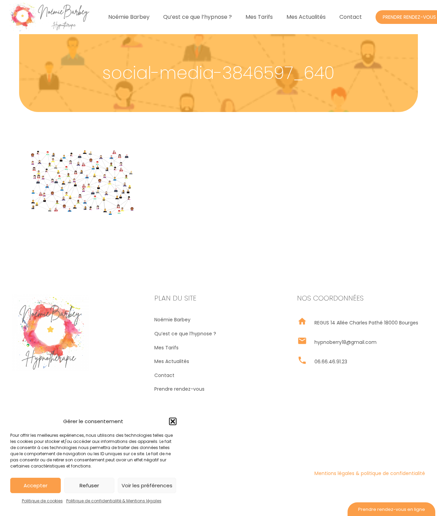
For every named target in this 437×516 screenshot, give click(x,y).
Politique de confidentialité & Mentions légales (113, 501)
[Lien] (49, 17)
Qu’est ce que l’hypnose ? (185, 333)
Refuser (89, 485)
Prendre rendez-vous (179, 389)
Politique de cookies (42, 501)
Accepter (35, 485)
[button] (172, 421)
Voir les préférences (147, 485)
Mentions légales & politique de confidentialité (369, 473)
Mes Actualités (171, 361)
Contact (164, 375)
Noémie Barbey (172, 319)
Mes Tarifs (166, 347)
